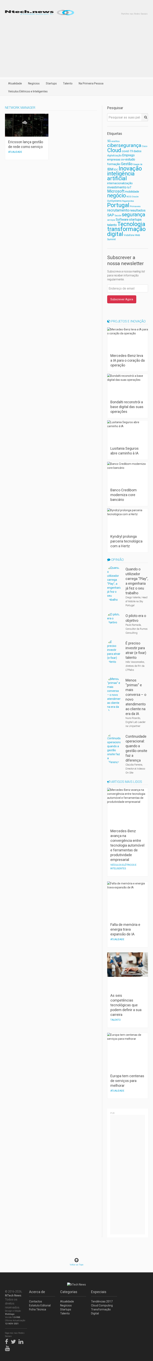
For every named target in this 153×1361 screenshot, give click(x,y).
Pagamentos (128, 201)
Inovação (130, 168)
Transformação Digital (101, 1311)
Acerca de (37, 1292)
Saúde (118, 215)
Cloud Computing (102, 1305)
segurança (133, 214)
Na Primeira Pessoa (91, 83)
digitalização (114, 155)
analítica (115, 141)
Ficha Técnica (37, 1309)
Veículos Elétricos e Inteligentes (28, 91)
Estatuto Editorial (40, 1305)
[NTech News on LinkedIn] (22, 1341)
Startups (51, 83)
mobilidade (132, 191)
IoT (129, 187)
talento (112, 225)
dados (137, 151)
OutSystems (114, 200)
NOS (129, 196)
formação (113, 164)
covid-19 (127, 151)
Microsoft (115, 191)
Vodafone (129, 235)
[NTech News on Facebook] (7, 1341)
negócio (116, 195)
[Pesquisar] (144, 117)
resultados (137, 210)
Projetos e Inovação (128, 321)
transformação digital (126, 231)
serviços (111, 220)
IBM (110, 169)
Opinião (117, 560)
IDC (116, 169)
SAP (110, 215)
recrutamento (118, 210)
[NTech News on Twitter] (14, 1341)
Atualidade (15, 83)
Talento (68, 83)
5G (109, 141)
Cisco (144, 146)
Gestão (126, 164)
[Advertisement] (76, 49)
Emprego (128, 155)
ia (141, 164)
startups (135, 219)
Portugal (118, 205)
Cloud (114, 150)
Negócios (34, 83)
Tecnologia (131, 224)
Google (136, 164)
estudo (130, 159)
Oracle (135, 196)
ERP (123, 160)
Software (122, 219)
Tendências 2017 (102, 1301)
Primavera (135, 206)
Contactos (35, 1301)
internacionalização (120, 183)
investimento (117, 187)
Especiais (98, 1292)
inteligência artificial (121, 176)
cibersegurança (124, 145)
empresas (113, 159)
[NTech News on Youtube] (8, 1347)
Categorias (68, 1292)
